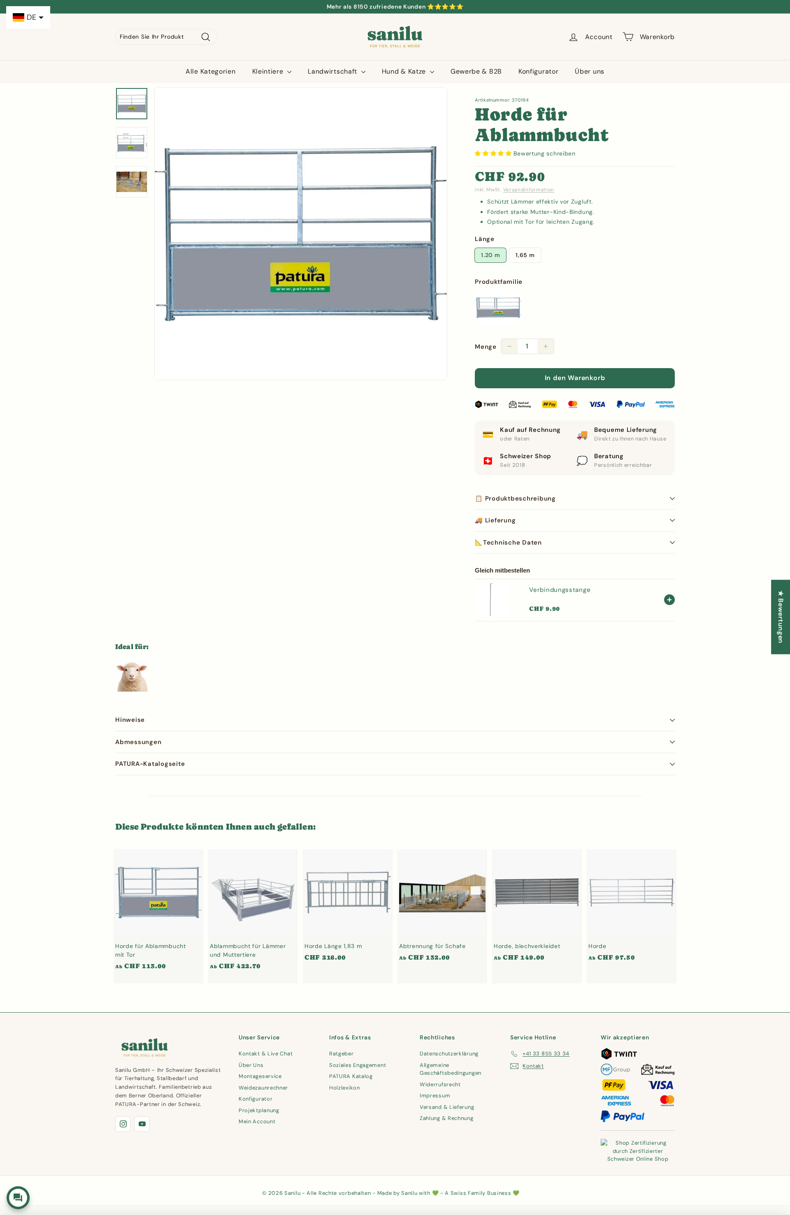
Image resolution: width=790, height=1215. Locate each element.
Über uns (589, 71)
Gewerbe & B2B (476, 71)
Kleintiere (269, 71)
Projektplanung (259, 1110)
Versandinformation (529, 189)
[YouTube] (142, 1124)
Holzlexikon (344, 1087)
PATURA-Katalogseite (150, 764)
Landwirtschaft (333, 71)
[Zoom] (301, 234)
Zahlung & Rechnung (447, 1118)
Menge (486, 347)
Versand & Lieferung (447, 1107)
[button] (494, 153)
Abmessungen (138, 742)
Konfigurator (538, 71)
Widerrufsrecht (440, 1084)
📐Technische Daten (508, 542)
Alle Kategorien (211, 71)
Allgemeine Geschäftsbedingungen (450, 1069)
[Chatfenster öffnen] (18, 1197)
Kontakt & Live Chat (266, 1053)
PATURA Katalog (351, 1076)
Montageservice (260, 1076)
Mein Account (257, 1121)
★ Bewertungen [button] (780, 617)
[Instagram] (123, 1124)
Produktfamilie (499, 282)
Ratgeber (341, 1053)
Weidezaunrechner (263, 1087)
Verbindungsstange (559, 590)
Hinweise (130, 720)
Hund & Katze (405, 71)
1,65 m (525, 255)
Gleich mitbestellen (502, 570)
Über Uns (251, 1065)
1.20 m (490, 255)
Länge (485, 239)
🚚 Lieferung (495, 520)
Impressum (435, 1095)
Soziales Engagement (357, 1065)
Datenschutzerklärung (449, 1053)
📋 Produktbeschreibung (515, 498)
